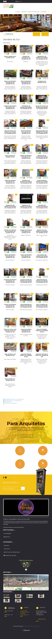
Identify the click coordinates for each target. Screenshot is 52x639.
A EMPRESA (8, 533)
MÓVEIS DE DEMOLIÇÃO (33, 11)
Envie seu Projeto (26, 436)
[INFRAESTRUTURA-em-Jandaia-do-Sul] (12, 400)
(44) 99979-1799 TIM (25, 612)
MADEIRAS (24, 11)
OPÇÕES (18, 11)
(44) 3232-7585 (23, 611)
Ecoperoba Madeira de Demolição (31, 626)
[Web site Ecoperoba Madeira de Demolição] (6, 1)
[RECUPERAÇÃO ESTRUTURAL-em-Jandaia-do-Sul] (10, 403)
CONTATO (9, 34)
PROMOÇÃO (44, 11)
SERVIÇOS (6, 545)
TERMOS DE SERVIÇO (10, 555)
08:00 (17, 1)
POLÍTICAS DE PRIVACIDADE (12, 552)
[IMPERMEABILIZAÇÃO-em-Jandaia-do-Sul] (13, 399)
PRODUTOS (7, 548)
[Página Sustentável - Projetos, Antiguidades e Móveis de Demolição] (26, 565)
